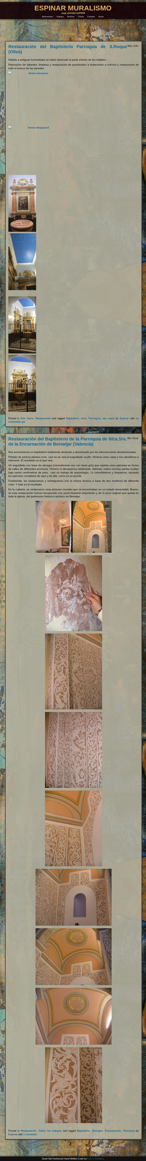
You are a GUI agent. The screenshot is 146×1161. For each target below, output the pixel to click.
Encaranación (113, 1130)
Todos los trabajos (50, 1130)
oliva (83, 418)
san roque (108, 418)
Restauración (43, 418)
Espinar (124, 418)
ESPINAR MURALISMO (73, 8)
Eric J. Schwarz (95, 1159)
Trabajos (60, 17)
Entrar (101, 17)
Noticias (70, 17)
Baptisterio (72, 418)
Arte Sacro (27, 418)
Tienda (81, 17)
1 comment (29, 1134)
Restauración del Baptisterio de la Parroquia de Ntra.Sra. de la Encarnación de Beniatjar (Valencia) (67, 441)
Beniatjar (97, 1130)
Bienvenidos (47, 17)
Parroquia (94, 418)
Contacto (91, 17)
